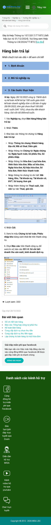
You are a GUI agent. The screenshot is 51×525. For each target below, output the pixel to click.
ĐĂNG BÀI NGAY (14, 361)
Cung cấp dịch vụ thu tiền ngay (19, 333)
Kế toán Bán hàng (13, 328)
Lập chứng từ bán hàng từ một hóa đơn (23, 336)
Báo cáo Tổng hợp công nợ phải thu (21, 325)
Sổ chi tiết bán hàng (14, 322)
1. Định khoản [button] (16, 65)
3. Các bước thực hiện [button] (21, 90)
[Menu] (28, 7)
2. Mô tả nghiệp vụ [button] (19, 78)
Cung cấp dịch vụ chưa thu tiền (19, 330)
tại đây (39, 42)
